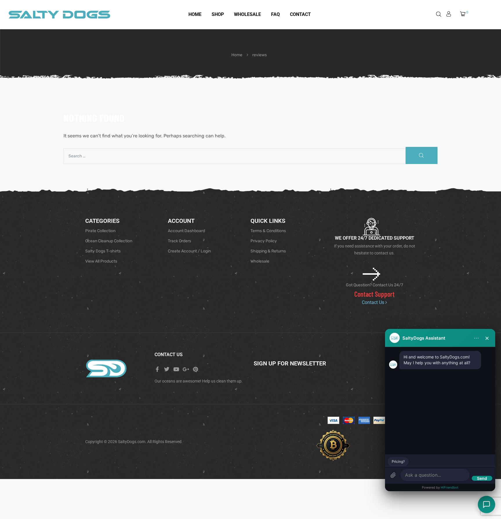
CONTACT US (169, 354)
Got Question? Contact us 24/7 (374, 285)
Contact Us (373, 302)
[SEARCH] (422, 155)
